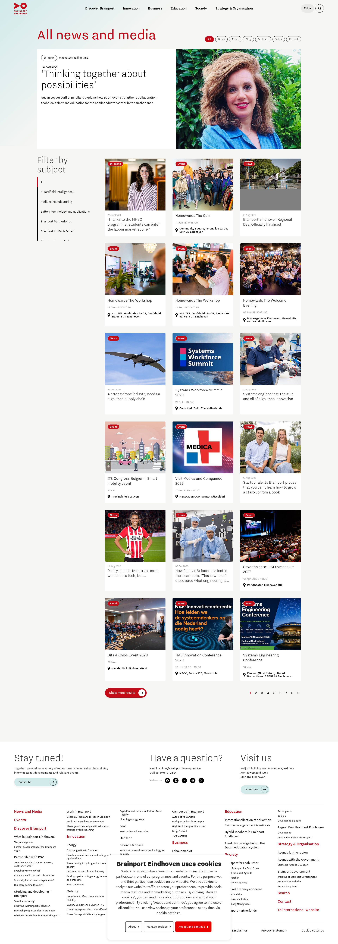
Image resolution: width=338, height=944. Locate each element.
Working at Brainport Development (297, 877)
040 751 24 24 (168, 772)
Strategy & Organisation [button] (234, 8)
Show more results (122, 693)
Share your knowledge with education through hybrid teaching (88, 828)
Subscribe (24, 782)
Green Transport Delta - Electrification (88, 909)
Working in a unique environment (85, 821)
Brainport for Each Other (56, 231)
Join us (282, 816)
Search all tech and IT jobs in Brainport (88, 817)
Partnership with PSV (29, 857)
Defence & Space (131, 845)
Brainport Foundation (290, 881)
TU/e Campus (179, 836)
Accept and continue (192, 926)
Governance (284, 832)
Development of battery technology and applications (89, 857)
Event (235, 39)
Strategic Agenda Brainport (293, 865)
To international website (298, 910)
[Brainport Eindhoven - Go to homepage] (20, 8)
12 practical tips (233, 894)
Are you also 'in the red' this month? (34, 875)
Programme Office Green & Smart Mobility (85, 898)
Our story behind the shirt (28, 885)
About (132, 926)
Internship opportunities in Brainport (34, 910)
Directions (251, 789)
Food (123, 826)
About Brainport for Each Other (242, 868)
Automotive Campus (183, 817)
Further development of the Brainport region (35, 849)
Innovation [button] (131, 8)
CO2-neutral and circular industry (85, 871)
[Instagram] (176, 780)
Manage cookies (157, 926)
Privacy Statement (274, 930)
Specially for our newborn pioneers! (34, 880)
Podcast (293, 39)
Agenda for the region (293, 852)
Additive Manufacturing (56, 202)
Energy (71, 845)
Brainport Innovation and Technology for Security (142, 852)
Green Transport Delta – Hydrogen (86, 914)
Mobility (72, 891)
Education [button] (179, 8)
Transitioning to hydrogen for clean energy (86, 865)
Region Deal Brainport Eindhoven (301, 827)
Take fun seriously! (24, 901)
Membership (232, 877)
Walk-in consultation (237, 899)
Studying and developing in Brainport (33, 894)
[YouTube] (193, 780)
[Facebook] (167, 780)
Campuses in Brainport (188, 811)
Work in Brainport (79, 811)
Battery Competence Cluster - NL (85, 905)
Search (284, 893)
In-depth (263, 39)
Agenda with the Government (298, 859)
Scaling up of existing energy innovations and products (90, 878)
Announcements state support (295, 837)
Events (20, 820)
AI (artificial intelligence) (57, 192)
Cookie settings (313, 930)
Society (231, 854)
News (221, 39)
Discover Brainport (30, 828)
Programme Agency (236, 882)
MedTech (126, 838)
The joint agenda (23, 842)
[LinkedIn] (184, 780)
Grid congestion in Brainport (82, 850)
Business (180, 843)
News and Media (28, 812)
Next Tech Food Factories (134, 831)
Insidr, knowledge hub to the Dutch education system (245, 845)
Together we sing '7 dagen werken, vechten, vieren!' (33, 864)
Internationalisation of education (248, 820)
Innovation (76, 837)
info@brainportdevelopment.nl (181, 768)
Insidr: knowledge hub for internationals (247, 825)
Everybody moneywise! (27, 870)
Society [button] (201, 8)
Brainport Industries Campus (188, 821)
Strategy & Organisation (298, 844)
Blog (248, 39)
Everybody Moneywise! (238, 904)
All (209, 39)
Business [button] (155, 8)
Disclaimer (239, 930)
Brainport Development (294, 871)
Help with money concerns (243, 889)
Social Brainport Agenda (238, 873)
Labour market (182, 851)
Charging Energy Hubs (132, 819)
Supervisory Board (288, 886)
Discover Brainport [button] (99, 8)
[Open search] (319, 8)
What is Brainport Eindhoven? (34, 837)
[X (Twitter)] (201, 780)
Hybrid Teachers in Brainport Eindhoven (244, 834)
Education (233, 812)
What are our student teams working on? (37, 915)
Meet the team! (75, 884)
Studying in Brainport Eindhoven (32, 906)
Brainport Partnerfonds (56, 221)
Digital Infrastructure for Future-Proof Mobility (141, 813)
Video (279, 39)
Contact (284, 901)
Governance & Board (289, 820)
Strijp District (179, 831)
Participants (285, 811)
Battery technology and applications (65, 211)
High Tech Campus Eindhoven (188, 826)
